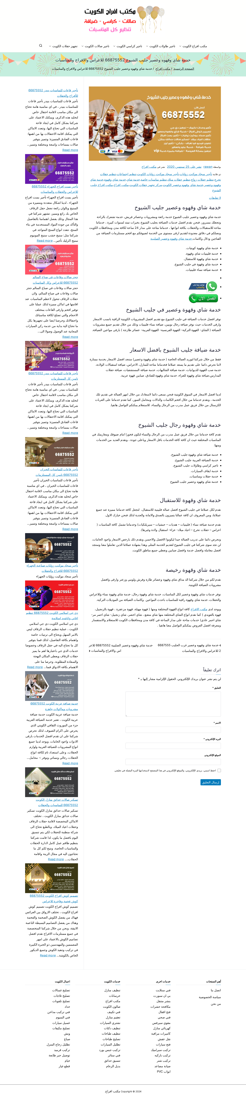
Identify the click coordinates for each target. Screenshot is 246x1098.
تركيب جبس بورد (109, 1050)
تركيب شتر (164, 1060)
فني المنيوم (63, 1017)
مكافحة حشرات (160, 1006)
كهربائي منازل (162, 1028)
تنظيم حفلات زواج (202, 179)
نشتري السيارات (110, 1023)
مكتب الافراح (199, 609)
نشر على (184, 166)
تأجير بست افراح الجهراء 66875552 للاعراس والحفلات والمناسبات (55, 189)
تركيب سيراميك (161, 1050)
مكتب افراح (149, 166)
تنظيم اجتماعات (126, 174)
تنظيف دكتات (112, 1028)
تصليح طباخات (111, 1039)
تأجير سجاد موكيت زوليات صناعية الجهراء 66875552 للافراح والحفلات (52, 568)
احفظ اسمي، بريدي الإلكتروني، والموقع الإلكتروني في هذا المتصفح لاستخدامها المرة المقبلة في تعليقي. (165, 770)
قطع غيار (64, 1066)
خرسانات (114, 995)
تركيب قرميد (62, 1050)
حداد (67, 1006)
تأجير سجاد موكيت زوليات (196, 174)
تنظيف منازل (112, 990)
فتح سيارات (163, 1044)
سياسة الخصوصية (210, 997)
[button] (181, 46)
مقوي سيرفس (161, 1023)
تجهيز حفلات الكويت (64, 46)
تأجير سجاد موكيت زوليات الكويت (158, 174)
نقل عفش (164, 1039)
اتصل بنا (216, 990)
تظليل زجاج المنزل (58, 1044)
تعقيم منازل (113, 1017)
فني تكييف (113, 1012)
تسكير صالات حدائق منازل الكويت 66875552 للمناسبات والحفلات (57, 802)
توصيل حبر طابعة (59, 1055)
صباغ (67, 1039)
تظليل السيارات (110, 1044)
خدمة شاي (133, 179)
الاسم (217, 722)
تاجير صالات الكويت (97, 46)
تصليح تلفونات (61, 1001)
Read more (70, 149)
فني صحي (164, 1017)
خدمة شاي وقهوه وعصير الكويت (183, 185)
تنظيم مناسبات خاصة (154, 179)
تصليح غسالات (61, 990)
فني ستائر (114, 1055)
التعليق (216, 687)
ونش (67, 1033)
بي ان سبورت (162, 995)
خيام (67, 1060)
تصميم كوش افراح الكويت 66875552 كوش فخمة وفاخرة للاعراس (54, 898)
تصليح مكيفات (61, 1028)
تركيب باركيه (163, 1055)
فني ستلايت (163, 990)
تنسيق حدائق (112, 1060)
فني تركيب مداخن (58, 1012)
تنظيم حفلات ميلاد (179, 179)
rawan (208, 166)
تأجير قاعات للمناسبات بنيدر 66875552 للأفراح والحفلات (53, 92)
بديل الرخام (113, 1066)
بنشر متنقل (163, 1001)
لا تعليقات (215, 198)
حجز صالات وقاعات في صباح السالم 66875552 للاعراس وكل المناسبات (55, 279)
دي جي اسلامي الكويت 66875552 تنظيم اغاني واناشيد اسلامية (52, 615)
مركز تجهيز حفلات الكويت (146, 185)
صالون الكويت (111, 1006)
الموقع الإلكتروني (212, 755)
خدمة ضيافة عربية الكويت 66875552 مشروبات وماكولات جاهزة (54, 706)
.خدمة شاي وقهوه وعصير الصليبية (171, 238)
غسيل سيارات (61, 1023)
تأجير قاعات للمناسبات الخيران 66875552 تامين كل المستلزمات (57, 472)
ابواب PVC (164, 1071)
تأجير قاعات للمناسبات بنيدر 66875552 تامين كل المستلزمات (53, 376)
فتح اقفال (164, 1012)
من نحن (216, 1003)
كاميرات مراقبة (161, 1033)
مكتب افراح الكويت (195, 46)
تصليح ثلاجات (62, 995)
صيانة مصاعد (162, 1066)
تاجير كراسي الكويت (129, 46)
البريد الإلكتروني (212, 739)
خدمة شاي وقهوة (115, 179)
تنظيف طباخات (111, 1033)
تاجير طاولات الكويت (162, 46)
